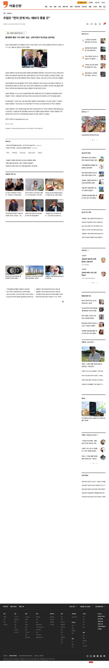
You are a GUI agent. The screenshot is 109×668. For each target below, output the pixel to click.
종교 (62, 629)
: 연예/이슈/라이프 (89, 435)
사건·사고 (16, 617)
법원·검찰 (16, 619)
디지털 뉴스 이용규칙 (38, 655)
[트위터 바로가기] (91, 656)
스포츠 (95, 7)
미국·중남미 (38, 629)
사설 (73, 625)
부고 (73, 647)
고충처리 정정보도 (102, 626)
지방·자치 (52, 619)
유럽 (37, 632)
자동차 (26, 624)
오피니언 (84, 7)
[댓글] (104, 24)
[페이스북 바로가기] (87, 656)
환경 (15, 622)
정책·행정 (52, 617)
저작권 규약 (100, 624)
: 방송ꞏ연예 (87, 342)
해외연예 (84, 641)
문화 (71, 7)
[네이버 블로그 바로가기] (104, 656)
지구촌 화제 (38, 635)
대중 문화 (63, 627)
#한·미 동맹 (22, 152)
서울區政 (52, 622)
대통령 (4, 617)
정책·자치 (65, 7)
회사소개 (99, 614)
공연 (62, 642)
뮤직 (84, 643)
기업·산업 (27, 617)
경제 (55, 7)
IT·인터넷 (27, 632)
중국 (37, 619)
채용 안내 (21, 606)
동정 (73, 644)
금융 (26, 622)
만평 (73, 633)
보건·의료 (16, 629)
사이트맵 (99, 629)
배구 (84, 627)
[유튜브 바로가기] (97, 656)
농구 (84, 624)
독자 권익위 (100, 619)
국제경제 (38, 617)
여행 (62, 632)
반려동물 (63, 637)
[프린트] (95, 24)
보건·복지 (16, 632)
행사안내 (5, 606)
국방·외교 (9, 13)
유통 (26, 627)
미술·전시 (63, 622)
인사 (73, 642)
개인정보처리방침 (13, 655)
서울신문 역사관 (101, 616)
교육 (15, 624)
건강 (62, 635)
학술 (62, 619)
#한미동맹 (14, 152)
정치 (46, 7)
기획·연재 (77, 7)
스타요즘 (84, 646)
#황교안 (40, 152)
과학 (15, 627)
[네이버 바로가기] (101, 656)
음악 (62, 617)
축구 (84, 619)
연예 (100, 7)
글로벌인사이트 (39, 637)
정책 (26, 635)
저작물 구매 (100, 621)
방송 (84, 635)
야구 (84, 617)
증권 (26, 629)
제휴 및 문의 (13, 606)
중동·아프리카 (39, 624)
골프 (84, 622)
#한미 (8, 152)
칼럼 (73, 628)
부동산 (26, 619)
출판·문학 (63, 624)
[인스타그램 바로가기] (94, 656)
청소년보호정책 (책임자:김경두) (25, 655)
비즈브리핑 (27, 637)
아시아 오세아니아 (40, 627)
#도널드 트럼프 (31, 152)
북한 (4, 622)
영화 (62, 640)
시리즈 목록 (74, 617)
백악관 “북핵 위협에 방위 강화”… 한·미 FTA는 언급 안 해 (20, 145)
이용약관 (5, 655)
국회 (4, 619)
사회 (50, 7)
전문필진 (73, 630)
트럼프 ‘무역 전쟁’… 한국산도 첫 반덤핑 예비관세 (18, 148)
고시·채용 (52, 624)
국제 (59, 7)
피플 (90, 7)
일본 (37, 622)
